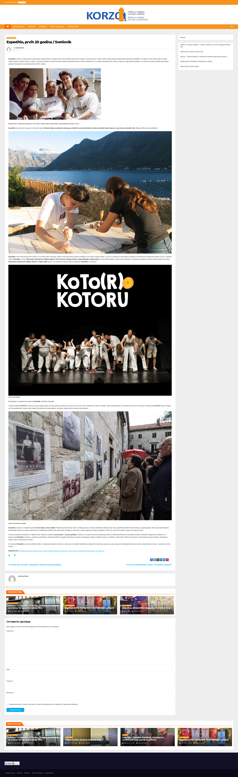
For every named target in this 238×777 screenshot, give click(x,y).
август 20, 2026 (129, 743)
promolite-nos (99, 551)
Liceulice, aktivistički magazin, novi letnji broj (146, 608)
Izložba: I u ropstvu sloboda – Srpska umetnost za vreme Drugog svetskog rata (33, 606)
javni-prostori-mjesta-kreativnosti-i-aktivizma (53, 551)
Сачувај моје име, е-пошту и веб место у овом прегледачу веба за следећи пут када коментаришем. (43, 704)
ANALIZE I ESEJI (19, 26)
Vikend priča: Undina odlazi (189, 66)
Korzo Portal (14, 24)
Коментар (10, 631)
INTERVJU (42, 26)
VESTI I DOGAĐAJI (57, 26)
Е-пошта (10, 681)
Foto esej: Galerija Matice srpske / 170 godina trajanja (148, 565)
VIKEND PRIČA (73, 26)
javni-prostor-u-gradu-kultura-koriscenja (82, 551)
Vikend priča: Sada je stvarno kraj (191, 51)
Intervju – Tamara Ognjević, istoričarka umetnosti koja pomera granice (203, 56)
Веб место (10, 692)
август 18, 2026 (186, 743)
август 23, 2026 (72, 743)
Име (8, 669)
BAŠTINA (32, 26)
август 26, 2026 (15, 743)
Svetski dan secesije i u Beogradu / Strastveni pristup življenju (35, 565)
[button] (232, 26)
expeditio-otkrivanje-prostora (28, 551)
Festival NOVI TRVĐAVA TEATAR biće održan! (89, 608)
